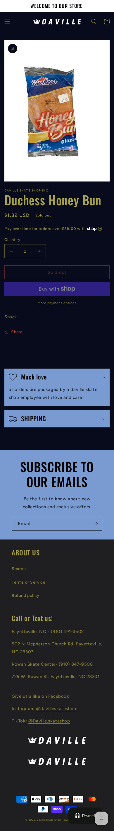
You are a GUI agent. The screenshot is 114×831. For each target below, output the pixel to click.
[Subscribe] (95, 524)
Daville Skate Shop (49, 819)
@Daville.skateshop (49, 721)
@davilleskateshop (56, 708)
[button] (7, 21)
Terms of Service (29, 582)
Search (19, 568)
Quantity (12, 239)
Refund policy (25, 595)
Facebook (58, 696)
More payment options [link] (57, 303)
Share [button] (17, 331)
